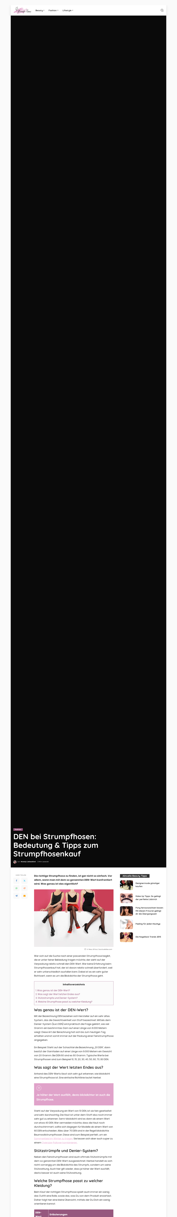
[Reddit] (24, 888)
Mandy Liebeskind (28, 862)
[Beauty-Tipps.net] (22, 10)
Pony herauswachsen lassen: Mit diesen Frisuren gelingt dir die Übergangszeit (149, 910)
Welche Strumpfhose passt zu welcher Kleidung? (64, 1001)
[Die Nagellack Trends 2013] (126, 937)
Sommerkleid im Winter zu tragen (53, 1138)
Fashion (18, 829)
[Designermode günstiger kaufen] (126, 885)
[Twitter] (24, 881)
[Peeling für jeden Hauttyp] (126, 924)
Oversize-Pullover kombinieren (59, 1142)
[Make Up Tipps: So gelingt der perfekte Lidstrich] (126, 898)
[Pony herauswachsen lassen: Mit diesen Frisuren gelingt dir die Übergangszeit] (126, 911)
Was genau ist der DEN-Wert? (53, 990)
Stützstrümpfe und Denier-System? (56, 998)
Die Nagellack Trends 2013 (148, 936)
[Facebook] (16, 881)
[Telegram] (16, 896)
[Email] (24, 896)
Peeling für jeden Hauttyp (148, 923)
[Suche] (162, 10)
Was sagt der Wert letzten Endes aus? (58, 994)
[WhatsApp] (16, 888)
